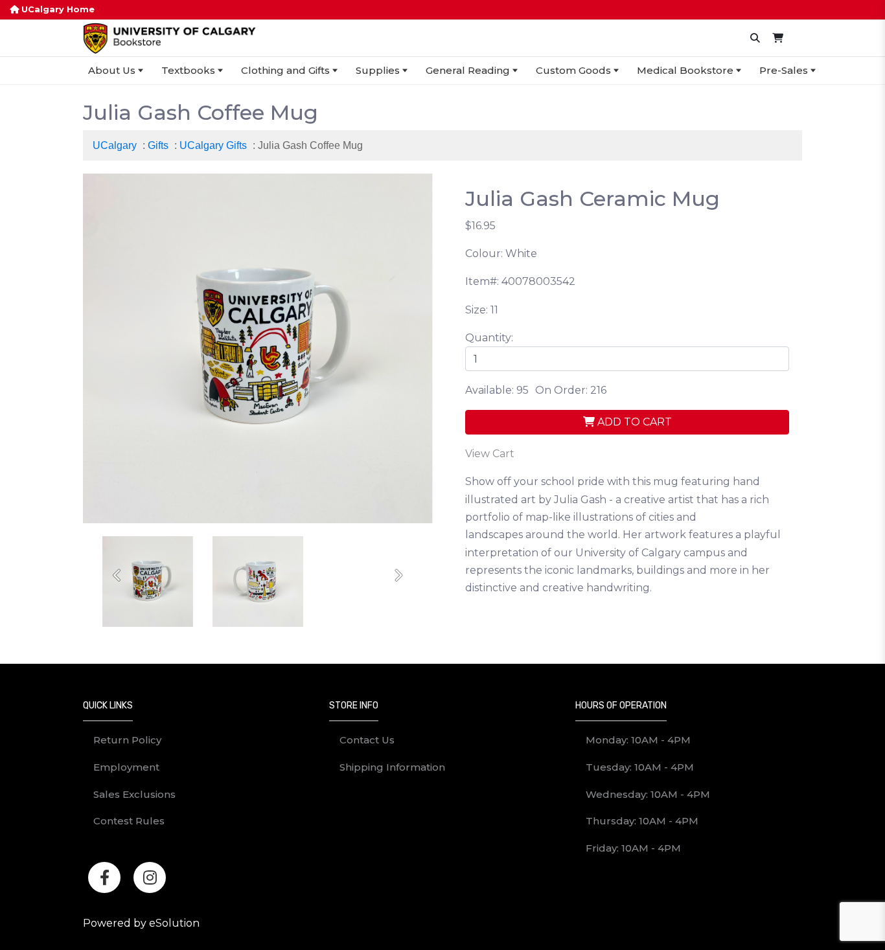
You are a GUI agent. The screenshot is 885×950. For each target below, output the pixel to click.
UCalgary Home (57, 9)
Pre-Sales (783, 70)
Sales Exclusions (134, 794)
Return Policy (127, 740)
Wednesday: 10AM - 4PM (648, 794)
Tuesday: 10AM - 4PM (640, 767)
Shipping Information (392, 767)
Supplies (378, 70)
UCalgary (115, 145)
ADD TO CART (633, 422)
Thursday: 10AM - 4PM (642, 821)
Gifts (158, 145)
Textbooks (188, 70)
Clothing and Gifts (285, 70)
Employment (126, 767)
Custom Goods (573, 70)
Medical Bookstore (685, 70)
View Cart (489, 453)
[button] (118, 575)
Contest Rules (129, 821)
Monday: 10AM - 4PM (638, 740)
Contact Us (367, 740)
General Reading (468, 70)
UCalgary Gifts (213, 145)
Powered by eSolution (141, 923)
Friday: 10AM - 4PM (633, 848)
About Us (111, 70)
